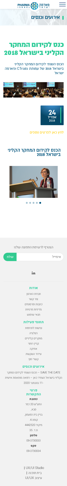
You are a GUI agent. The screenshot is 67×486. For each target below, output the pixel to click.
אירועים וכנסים (33, 366)
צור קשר (33, 299)
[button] (40, 203)
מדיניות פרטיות (33, 309)
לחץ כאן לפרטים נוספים (47, 132)
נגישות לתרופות (33, 328)
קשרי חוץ (33, 359)
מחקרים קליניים (33, 338)
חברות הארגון (33, 294)
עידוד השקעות (34, 354)
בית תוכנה (35, 472)
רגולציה (33, 333)
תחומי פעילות (33, 322)
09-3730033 (33, 441)
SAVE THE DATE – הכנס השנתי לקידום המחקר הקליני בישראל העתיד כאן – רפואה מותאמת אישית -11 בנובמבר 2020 (33, 377)
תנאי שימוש (33, 315)
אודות (33, 288)
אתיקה (33, 349)
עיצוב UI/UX (33, 477)
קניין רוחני (33, 344)
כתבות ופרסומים (33, 304)
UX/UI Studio (35, 467)
